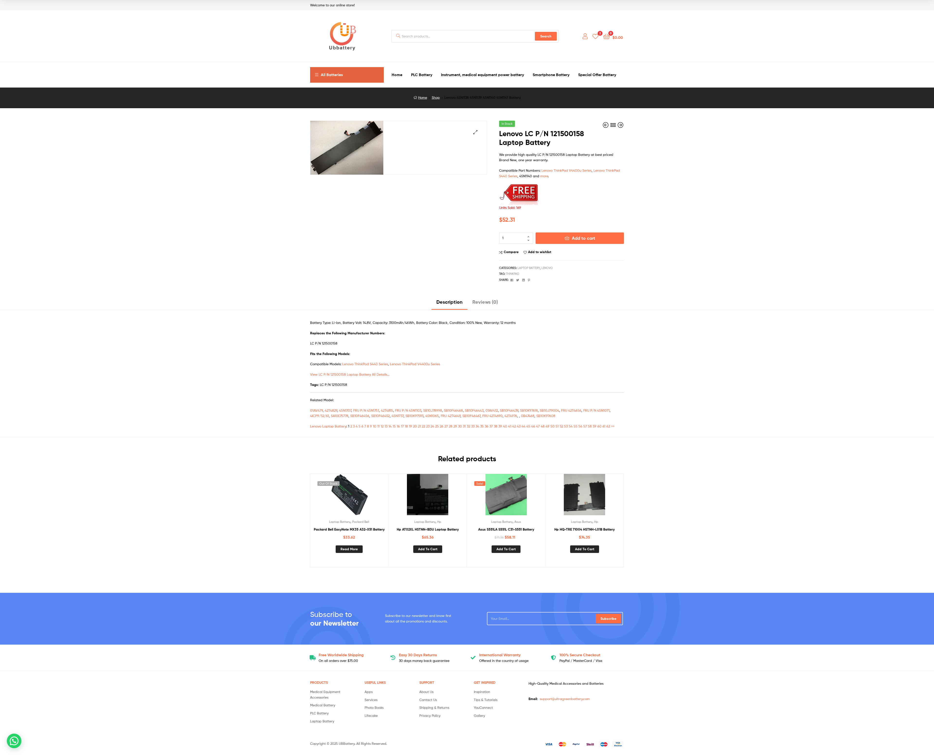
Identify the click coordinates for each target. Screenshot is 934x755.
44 (523, 426)
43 (519, 426)
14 (390, 426)
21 (419, 426)
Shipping (341, 654)
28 (450, 426)
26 (441, 426)
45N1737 (398, 416)
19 (410, 426)
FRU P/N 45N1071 (596, 410)
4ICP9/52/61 (319, 416)
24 (432, 426)
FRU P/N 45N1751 (366, 410)
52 (561, 426)
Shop (436, 97)
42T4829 (331, 410)
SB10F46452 (380, 416)
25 (437, 426)
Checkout (579, 654)
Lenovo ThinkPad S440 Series (365, 364)
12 (382, 426)
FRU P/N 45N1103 (408, 410)
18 (406, 426)
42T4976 (510, 416)
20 (415, 426)
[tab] (449, 304)
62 (608, 426)
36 (486, 426)
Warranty (500, 654)
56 (580, 426)
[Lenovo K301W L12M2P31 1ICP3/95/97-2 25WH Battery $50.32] (606, 125)
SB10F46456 (359, 416)
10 (374, 426)
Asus (517, 522)
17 (402, 426)
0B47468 (527, 416)
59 (594, 426)
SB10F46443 (474, 410)
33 (473, 426)
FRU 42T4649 (450, 416)
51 (557, 426)
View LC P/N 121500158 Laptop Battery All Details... (349, 374)
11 (378, 426)
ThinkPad (512, 273)
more (544, 176)
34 (477, 426)
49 (547, 426)
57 (585, 426)
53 (566, 426)
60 (599, 426)
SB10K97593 (414, 416)
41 (509, 426)
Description (449, 302)
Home (422, 97)
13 (386, 426)
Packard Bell (360, 522)
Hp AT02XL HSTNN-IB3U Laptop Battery (428, 529)
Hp (439, 522)
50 (552, 426)
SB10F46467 (471, 416)
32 (468, 426)
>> (612, 426)
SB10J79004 (549, 410)
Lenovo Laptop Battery (328, 426)
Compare (511, 252)
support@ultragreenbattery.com (565, 699)
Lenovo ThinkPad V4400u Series (566, 170)
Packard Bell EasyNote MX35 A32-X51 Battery (349, 529)
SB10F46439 (509, 410)
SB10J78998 (432, 410)
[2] (595, 36)
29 (455, 426)
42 (514, 426)
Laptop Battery (529, 268)
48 (543, 426)
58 (590, 426)
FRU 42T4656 (571, 410)
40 (505, 426)
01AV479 (316, 410)
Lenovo (547, 268)
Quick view (361, 496)
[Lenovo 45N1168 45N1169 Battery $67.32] (620, 125)
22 (423, 426)
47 (538, 426)
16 (398, 426)
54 (571, 426)
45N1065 (432, 416)
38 (495, 426)
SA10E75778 (339, 416)
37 (491, 426)
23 (428, 426)
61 (603, 426)
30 (460, 426)
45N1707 (345, 410)
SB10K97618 (529, 410)
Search (545, 36)
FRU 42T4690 (492, 416)
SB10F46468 (453, 410)
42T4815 (387, 410)
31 (464, 426)
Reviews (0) (485, 302)
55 (575, 426)
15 (394, 426)
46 (533, 426)
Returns (418, 654)
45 (528, 426)
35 (482, 426)
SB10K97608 (545, 416)
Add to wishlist (539, 252)
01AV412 (491, 410)
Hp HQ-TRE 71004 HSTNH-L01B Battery (584, 529)
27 (446, 426)
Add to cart (583, 238)
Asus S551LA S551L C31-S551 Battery (506, 529)
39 (500, 426)
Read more (349, 549)
